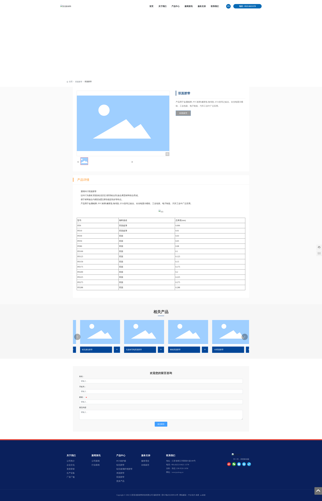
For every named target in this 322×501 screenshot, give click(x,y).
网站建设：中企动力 (187, 495)
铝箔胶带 (120, 465)
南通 (197, 495)
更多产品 (120, 481)
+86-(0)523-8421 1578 (180, 465)
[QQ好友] (239, 464)
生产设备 (71, 473)
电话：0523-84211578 (247, 6)
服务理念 (145, 461)
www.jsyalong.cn (177, 472)
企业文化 (71, 465)
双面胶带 (78, 82)
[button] (77, 337)
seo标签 (203, 495)
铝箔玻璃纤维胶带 (124, 469)
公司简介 (71, 461)
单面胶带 (120, 473)
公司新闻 (96, 461)
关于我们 (71, 455)
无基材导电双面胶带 (129, 350)
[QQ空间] (244, 464)
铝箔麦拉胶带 (82, 350)
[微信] (234, 464)
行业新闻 (96, 465)
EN (228, 6)
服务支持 (145, 455)
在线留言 (145, 465)
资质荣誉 (71, 469)
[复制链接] (249, 464)
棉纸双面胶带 (170, 350)
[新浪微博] (229, 464)
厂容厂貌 (71, 477)
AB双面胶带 (213, 350)
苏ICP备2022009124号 (170, 495)
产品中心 (120, 455)
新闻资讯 (96, 455)
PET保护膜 (121, 461)
